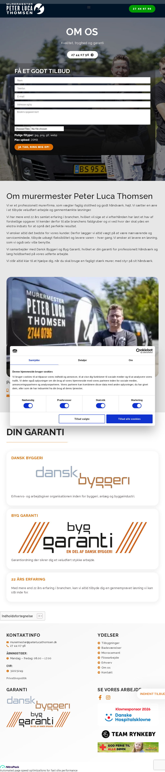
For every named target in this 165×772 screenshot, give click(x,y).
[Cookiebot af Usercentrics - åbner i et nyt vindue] (138, 351)
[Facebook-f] (100, 697)
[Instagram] (108, 697)
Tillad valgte (82, 419)
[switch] (64, 405)
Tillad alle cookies (129, 419)
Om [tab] (131, 360)
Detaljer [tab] (82, 360)
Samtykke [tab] (34, 360)
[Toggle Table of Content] (38, 616)
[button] (89, 7)
